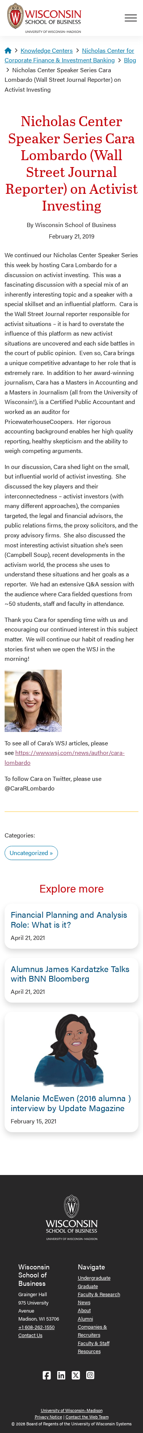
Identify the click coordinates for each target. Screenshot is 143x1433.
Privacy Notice (48, 1417)
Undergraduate (94, 1277)
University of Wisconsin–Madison (72, 1410)
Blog (130, 59)
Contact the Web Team (87, 1417)
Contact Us (30, 1335)
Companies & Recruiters (92, 1330)
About (84, 1310)
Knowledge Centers (47, 50)
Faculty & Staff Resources (93, 1347)
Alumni (85, 1318)
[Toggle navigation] (134, 18)
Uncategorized (29, 852)
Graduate (88, 1286)
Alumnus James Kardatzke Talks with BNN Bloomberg (70, 973)
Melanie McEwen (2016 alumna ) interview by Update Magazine (71, 1102)
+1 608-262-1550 (36, 1327)
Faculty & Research (99, 1294)
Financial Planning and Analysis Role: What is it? (69, 919)
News (84, 1302)
